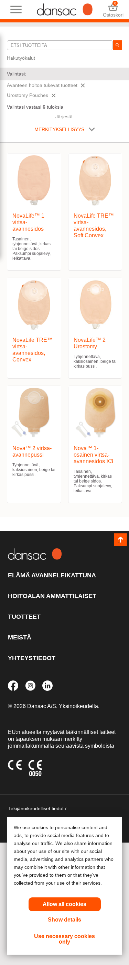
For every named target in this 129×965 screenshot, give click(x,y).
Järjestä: (64, 116)
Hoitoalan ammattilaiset (52, 596)
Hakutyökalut (21, 58)
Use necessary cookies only (64, 939)
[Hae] (117, 45)
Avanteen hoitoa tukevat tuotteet (42, 85)
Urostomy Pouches (27, 95)
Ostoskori (113, 9)
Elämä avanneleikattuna (52, 575)
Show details (64, 920)
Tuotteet (24, 616)
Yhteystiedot (31, 658)
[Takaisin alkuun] (120, 539)
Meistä (19, 637)
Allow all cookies (64, 904)
